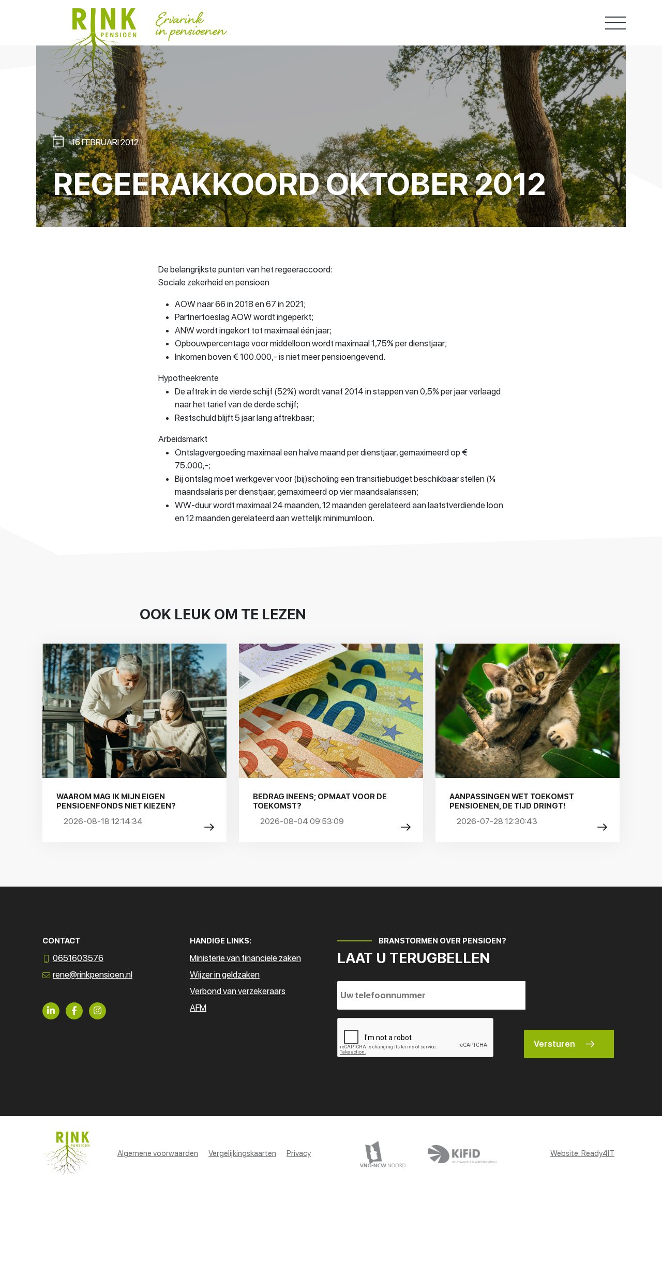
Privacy (299, 1153)
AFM (198, 1007)
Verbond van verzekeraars (237, 991)
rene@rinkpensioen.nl (92, 974)
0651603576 (78, 958)
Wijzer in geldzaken (225, 974)
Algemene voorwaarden (157, 1153)
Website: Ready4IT (582, 1153)
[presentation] (415, 1038)
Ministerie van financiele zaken (245, 958)
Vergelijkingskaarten (242, 1153)
